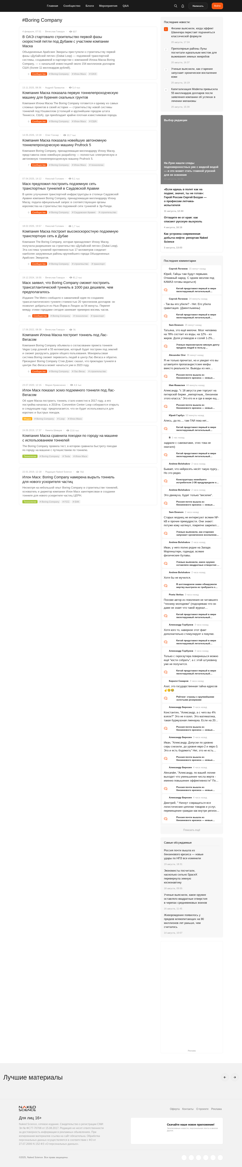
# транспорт (98, 264)
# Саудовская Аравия (83, 212)
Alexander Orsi (177, 355)
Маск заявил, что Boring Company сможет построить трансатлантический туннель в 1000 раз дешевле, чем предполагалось (67, 287)
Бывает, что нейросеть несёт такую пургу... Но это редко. (191, 471)
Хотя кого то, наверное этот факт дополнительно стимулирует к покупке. (189, 632)
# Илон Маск (79, 74)
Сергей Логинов (178, 268)
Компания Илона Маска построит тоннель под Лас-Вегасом (65, 337)
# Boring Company (59, 74)
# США (92, 121)
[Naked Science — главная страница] (32, 6)
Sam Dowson (176, 325)
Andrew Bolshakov (179, 463)
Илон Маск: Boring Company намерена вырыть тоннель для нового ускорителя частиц (68, 479)
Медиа (27, 418)
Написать (198, 6)
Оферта (175, 1109)
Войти (217, 5)
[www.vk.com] (191, 1157)
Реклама (216, 1109)
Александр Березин (180, 707)
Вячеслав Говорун (55, 31)
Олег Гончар (52, 135)
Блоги (90, 5)
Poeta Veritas (176, 594)
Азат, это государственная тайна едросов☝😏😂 (190, 688)
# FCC (66, 501)
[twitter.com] (184, 1157)
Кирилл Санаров (178, 681)
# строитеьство (80, 264)
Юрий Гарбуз (176, 415)
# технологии (96, 165)
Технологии (30, 456)
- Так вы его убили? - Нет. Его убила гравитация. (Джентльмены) (187, 306)
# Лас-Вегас (78, 371)
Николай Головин (54, 178)
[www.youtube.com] (198, 1157)
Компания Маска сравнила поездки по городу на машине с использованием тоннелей (70, 438)
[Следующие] (235, 1077)
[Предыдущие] (225, 1077)
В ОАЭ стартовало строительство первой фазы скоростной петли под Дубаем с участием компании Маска (65, 41)
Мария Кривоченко (55, 385)
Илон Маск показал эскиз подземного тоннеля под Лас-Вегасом (68, 392)
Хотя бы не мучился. (177, 577)
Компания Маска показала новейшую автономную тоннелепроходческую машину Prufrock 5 (64, 142)
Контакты (188, 1109)
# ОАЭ (92, 74)
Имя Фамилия (177, 385)
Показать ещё (191, 830)
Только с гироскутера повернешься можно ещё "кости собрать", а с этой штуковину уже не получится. (191, 660)
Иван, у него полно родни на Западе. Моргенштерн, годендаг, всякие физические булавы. (187, 551)
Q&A (126, 5)
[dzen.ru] (206, 1157)
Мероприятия (108, 5)
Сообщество (71, 5)
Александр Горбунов (181, 624)
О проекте (202, 1109)
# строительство (107, 212)
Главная (52, 5)
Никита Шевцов (53, 430)
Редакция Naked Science (58, 471)
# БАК (76, 501)
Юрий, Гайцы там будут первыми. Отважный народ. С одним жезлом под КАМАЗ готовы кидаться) (189, 277)
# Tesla (66, 456)
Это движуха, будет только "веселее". (188, 495)
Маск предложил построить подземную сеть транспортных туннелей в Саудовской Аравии (60, 186)
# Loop (61, 418)
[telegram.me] (213, 1157)
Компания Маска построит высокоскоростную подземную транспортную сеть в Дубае (70, 233)
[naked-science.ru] (220, 1157)
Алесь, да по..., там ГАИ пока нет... (186, 420)
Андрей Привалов (54, 87)
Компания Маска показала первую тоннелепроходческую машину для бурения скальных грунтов (70, 95)
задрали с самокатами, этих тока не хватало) (187, 444)
